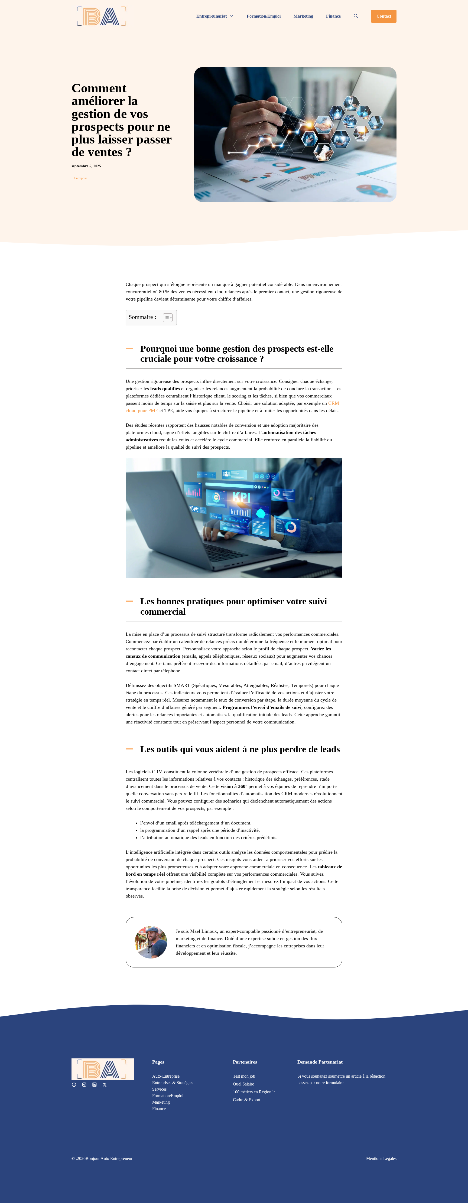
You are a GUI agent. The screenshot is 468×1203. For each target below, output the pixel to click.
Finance (333, 16)
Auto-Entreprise (166, 1076)
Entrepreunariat (211, 16)
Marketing (303, 16)
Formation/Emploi (264, 16)
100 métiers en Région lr (254, 1092)
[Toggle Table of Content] (165, 317)
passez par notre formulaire (320, 1082)
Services (159, 1089)
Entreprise (80, 178)
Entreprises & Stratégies (172, 1082)
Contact (383, 16)
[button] (356, 16)
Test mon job (244, 1076)
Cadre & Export (246, 1099)
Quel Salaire (243, 1084)
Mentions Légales (381, 1158)
